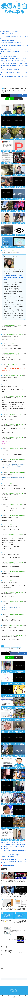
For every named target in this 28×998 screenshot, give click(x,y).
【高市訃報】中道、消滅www (7, 40)
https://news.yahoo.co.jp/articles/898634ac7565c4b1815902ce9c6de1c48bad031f (13, 277)
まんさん (4, 648)
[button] (18, 98)
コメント (4, 954)
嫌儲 (3, 645)
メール (2, 973)
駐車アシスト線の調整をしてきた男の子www (11, 69)
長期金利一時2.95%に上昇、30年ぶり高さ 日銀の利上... (14, 60)
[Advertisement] (14, 22)
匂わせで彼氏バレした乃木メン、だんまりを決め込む (13, 58)
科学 (16, 648)
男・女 (9, 648)
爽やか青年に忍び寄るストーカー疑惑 (9, 31)
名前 (2, 968)
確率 (13, 648)
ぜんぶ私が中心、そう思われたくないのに (11, 842)
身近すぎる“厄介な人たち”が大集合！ (8, 56)
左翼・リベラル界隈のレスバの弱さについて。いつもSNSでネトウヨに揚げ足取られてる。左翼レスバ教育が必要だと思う (13, 861)
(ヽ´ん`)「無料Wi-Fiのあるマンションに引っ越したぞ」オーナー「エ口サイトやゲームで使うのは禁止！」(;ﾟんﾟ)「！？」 (13, 846)
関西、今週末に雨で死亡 (6, 49)
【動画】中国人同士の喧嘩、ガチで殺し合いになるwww (14, 42)
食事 (20, 648)
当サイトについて (14, 993)
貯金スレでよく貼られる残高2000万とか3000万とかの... (14, 63)
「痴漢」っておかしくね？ (7, 33)
